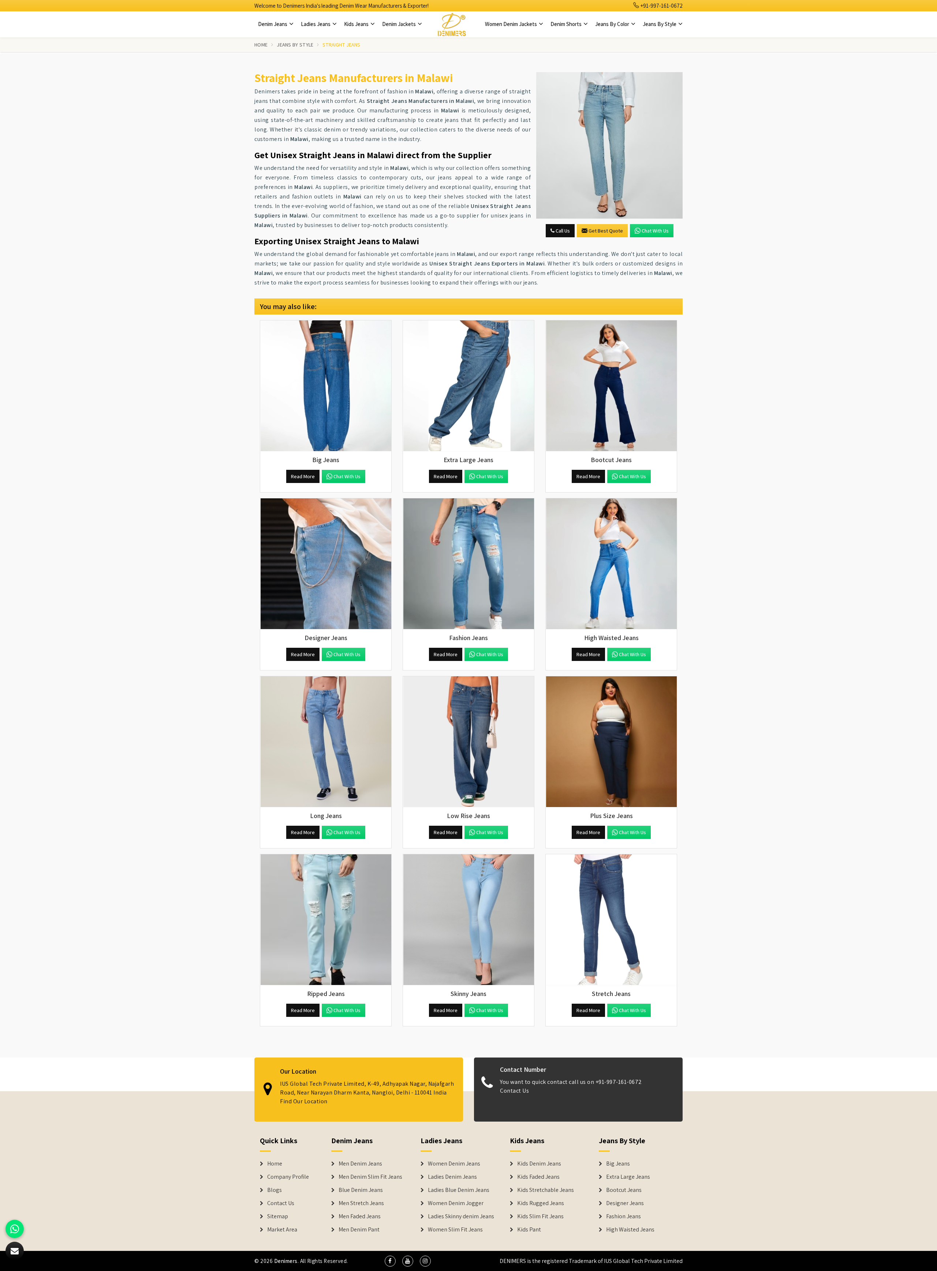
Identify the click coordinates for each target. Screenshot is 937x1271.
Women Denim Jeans (454, 1164)
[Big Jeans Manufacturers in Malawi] (325, 385)
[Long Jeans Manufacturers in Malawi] (325, 741)
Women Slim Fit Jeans (455, 1230)
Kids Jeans (357, 24)
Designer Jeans (625, 1203)
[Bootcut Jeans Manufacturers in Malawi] (611, 385)
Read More (303, 476)
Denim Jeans (273, 24)
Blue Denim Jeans (361, 1190)
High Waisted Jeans (630, 1230)
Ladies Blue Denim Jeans (458, 1190)
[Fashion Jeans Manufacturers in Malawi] (468, 563)
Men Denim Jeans (360, 1164)
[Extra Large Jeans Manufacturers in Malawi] (468, 385)
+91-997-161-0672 (661, 5)
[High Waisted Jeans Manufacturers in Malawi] (611, 563)
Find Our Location (304, 1101)
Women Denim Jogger (456, 1203)
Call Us (562, 230)
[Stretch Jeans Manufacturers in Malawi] (611, 919)
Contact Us (514, 1091)
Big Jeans (618, 1164)
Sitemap (277, 1216)
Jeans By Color (612, 24)
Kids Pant (529, 1230)
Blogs (274, 1190)
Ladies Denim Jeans (452, 1177)
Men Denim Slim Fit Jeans (370, 1177)
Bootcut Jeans (624, 1190)
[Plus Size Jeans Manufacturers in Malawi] (611, 741)
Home (261, 44)
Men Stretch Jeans (361, 1203)
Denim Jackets (399, 24)
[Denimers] (452, 24)
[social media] (390, 1261)
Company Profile (288, 1177)
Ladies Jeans (316, 24)
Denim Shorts (566, 24)
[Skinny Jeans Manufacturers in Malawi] (468, 919)
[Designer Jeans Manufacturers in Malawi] (325, 563)
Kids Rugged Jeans (540, 1203)
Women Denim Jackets (511, 24)
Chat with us (655, 230)
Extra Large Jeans (628, 1177)
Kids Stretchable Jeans (545, 1190)
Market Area (282, 1230)
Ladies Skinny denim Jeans (461, 1216)
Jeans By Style (660, 24)
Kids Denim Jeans (539, 1164)
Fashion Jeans (623, 1216)
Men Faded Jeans (360, 1216)
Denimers (286, 1260)
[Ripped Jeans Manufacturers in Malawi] (325, 919)
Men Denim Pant (359, 1230)
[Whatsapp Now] (14, 1229)
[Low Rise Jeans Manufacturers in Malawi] (468, 741)
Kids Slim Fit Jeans (540, 1216)
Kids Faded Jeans (538, 1177)
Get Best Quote (606, 230)
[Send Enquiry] (609, 145)
